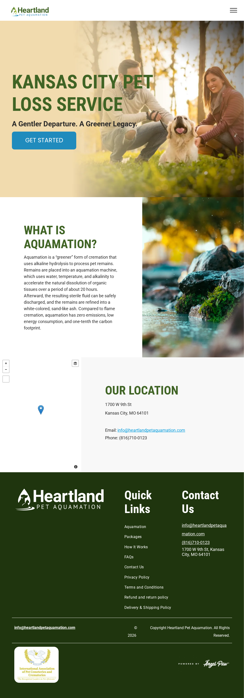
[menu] (233, 10)
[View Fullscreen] (6, 379)
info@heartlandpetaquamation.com (151, 430)
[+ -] (40, 414)
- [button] (6, 369)
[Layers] (75, 363)
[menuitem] (149, 527)
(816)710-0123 (196, 542)
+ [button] (6, 363)
